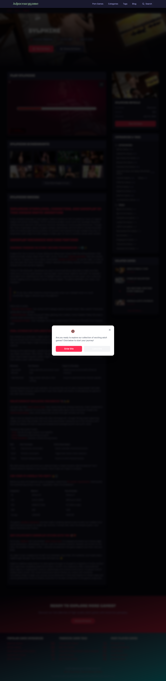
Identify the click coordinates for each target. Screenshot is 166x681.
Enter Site (69, 349)
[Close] (109, 329)
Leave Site (97, 349)
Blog (134, 4)
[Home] (25, 3)
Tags (125, 4)
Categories (113, 4)
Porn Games (97, 4)
